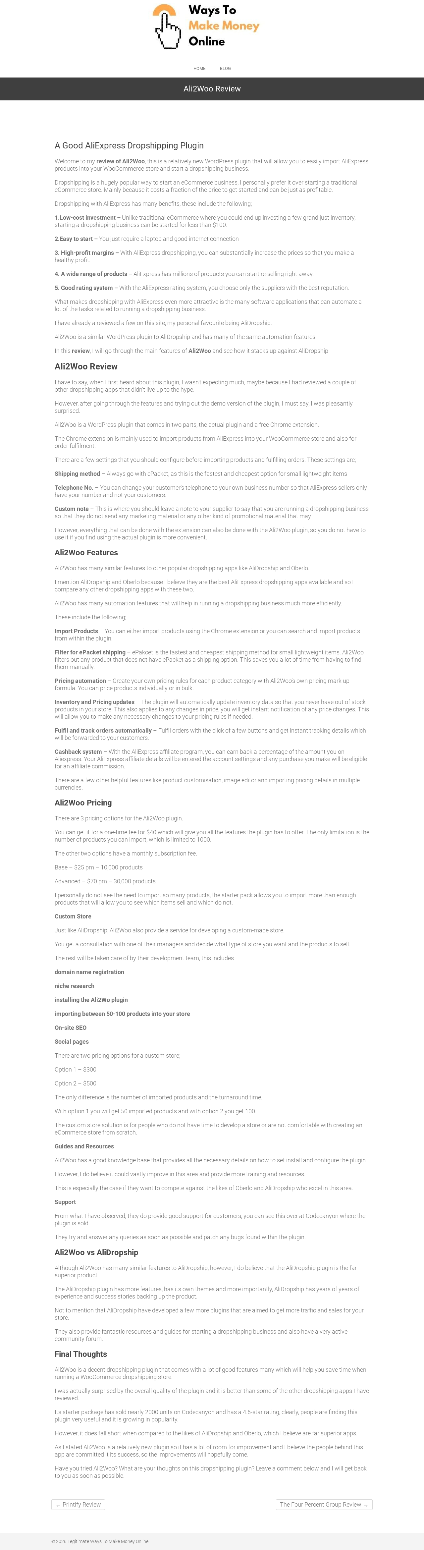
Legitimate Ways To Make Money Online (108, 1541)
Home (199, 68)
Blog (225, 68)
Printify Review (78, 1504)
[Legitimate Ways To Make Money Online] (203, 26)
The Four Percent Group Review (324, 1504)
